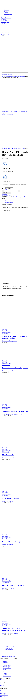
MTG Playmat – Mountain (10, 498)
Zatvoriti (2, 679)
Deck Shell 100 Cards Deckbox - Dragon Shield (13, 148)
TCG (7, 76)
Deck (13, 414)
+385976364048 (5, 16)
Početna (4, 76)
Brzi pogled (5, 330)
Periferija (4, 633)
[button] (6, 333)
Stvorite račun (3, 690)
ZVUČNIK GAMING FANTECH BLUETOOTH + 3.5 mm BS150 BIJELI (14, 629)
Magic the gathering (7, 414)
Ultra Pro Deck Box (8, 455)
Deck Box (22, 76)
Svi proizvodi (22, 196)
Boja (3, 188)
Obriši (6, 189)
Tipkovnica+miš (6, 341)
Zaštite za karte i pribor (14, 76)
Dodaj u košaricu (6, 192)
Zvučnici (9, 633)
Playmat (4, 370)
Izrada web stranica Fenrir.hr (8, 656)
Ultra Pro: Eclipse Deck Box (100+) (13, 585)
